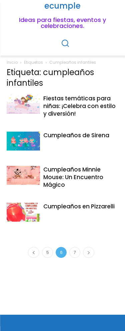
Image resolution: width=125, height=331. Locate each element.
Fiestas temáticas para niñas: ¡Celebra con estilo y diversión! (79, 106)
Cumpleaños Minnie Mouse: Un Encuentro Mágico (73, 177)
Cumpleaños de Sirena (76, 135)
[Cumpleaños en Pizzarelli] (23, 212)
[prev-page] (33, 252)
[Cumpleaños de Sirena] (23, 141)
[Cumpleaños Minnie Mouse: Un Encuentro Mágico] (23, 175)
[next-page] (88, 252)
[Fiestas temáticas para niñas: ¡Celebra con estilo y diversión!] (23, 104)
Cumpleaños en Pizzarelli (79, 206)
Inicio (12, 62)
